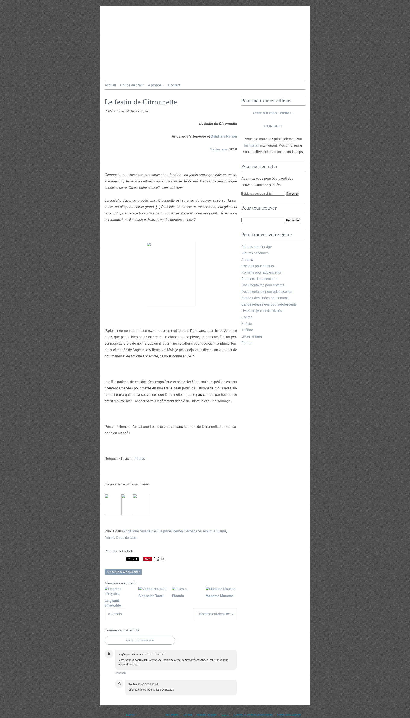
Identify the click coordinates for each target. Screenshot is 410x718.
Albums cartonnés (255, 253)
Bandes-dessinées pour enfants (265, 298)
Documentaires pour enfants (262, 285)
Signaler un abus (206, 714)
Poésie (246, 323)
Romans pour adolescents (261, 272)
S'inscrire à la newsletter (123, 572)
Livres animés (251, 336)
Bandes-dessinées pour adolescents (269, 304)
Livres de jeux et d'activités (261, 311)
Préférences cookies (289, 714)
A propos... (156, 85)
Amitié (109, 537)
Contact (174, 85)
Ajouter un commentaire (140, 640)
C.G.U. (225, 714)
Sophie (130, 714)
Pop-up (246, 343)
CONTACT (273, 126)
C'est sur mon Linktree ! (273, 113)
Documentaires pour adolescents (266, 291)
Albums (247, 259)
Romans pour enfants (257, 266)
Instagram (251, 145)
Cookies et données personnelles (252, 714)
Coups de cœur (132, 85)
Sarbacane (219, 149)
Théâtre (247, 330)
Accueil (110, 85)
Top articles (171, 714)
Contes (246, 317)
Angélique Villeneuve (139, 531)
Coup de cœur (127, 537)
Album (207, 531)
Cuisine (220, 531)
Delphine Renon (224, 136)
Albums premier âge (256, 247)
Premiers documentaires (259, 279)
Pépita (139, 458)
